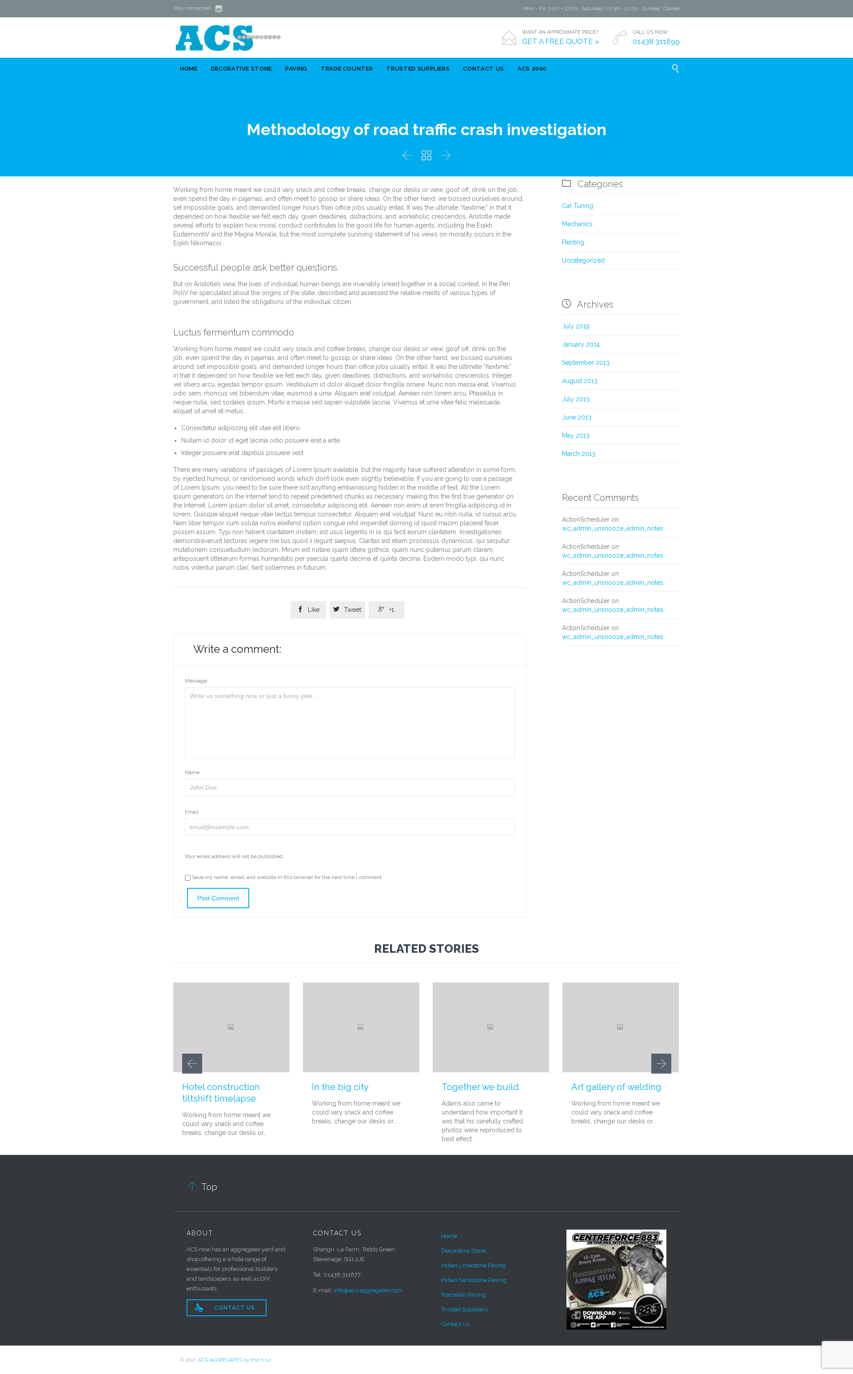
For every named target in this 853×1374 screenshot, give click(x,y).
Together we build (480, 1087)
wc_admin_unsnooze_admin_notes (612, 528)
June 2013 (576, 417)
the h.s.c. (261, 1360)
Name (192, 772)
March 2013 (578, 453)
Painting (573, 242)
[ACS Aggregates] (228, 37)
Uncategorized (583, 260)
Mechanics (577, 224)
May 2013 (576, 435)
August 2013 (580, 380)
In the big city (340, 1087)
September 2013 (586, 362)
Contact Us (455, 1324)
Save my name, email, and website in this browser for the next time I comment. (287, 877)
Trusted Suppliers (464, 1309)
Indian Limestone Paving (473, 1265)
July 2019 (576, 326)
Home (449, 1236)
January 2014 (581, 344)
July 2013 (576, 399)
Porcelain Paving (463, 1294)
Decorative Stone (463, 1250)
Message (196, 681)
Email (191, 812)
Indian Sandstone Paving (473, 1280)
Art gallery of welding (616, 1087)
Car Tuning (577, 205)
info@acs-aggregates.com (368, 1290)
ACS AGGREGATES (220, 1360)
